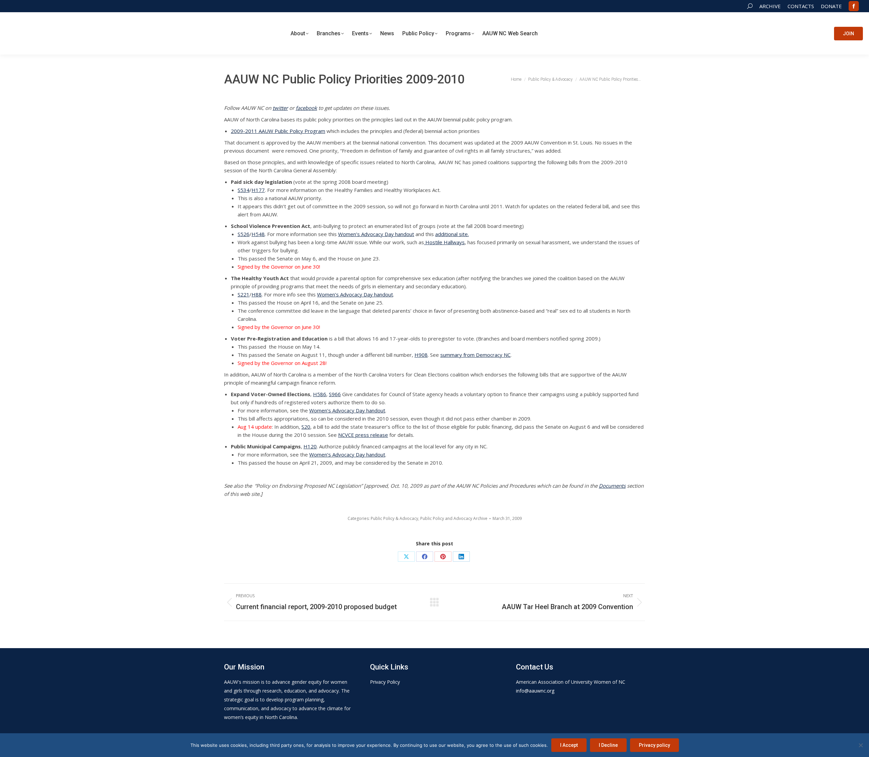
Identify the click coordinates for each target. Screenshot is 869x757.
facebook (306, 107)
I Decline (608, 745)
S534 (243, 190)
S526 (243, 234)
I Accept (569, 745)
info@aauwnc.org (535, 690)
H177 (258, 190)
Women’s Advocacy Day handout (376, 234)
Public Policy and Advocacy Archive (453, 518)
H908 (421, 354)
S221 (243, 294)
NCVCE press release (363, 434)
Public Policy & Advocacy (394, 518)
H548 (258, 234)
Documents (612, 485)
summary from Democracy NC (475, 354)
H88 (257, 294)
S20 (305, 426)
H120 (310, 446)
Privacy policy (654, 745)
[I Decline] (860, 745)
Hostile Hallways (444, 242)
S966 (335, 394)
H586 (319, 394)
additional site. (452, 234)
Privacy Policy (385, 682)
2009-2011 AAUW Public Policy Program (278, 131)
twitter (280, 107)
